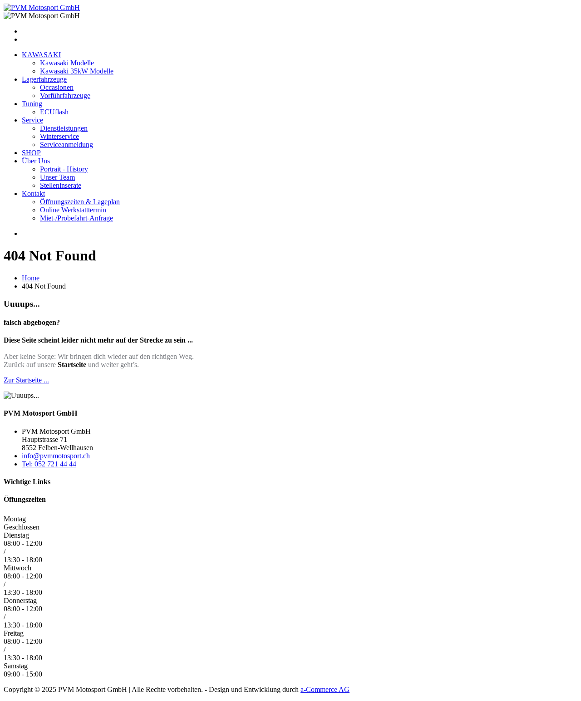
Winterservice (59, 136)
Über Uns (36, 161)
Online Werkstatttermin (73, 210)
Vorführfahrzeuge (65, 95)
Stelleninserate (60, 185)
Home (30, 278)
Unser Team (57, 177)
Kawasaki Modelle (67, 63)
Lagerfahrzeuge (44, 79)
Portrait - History (64, 169)
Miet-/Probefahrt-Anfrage (76, 218)
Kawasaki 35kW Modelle (76, 71)
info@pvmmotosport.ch (56, 456)
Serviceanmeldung (66, 144)
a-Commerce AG (325, 689)
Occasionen (57, 87)
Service (32, 120)
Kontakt (33, 193)
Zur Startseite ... (26, 380)
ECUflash (54, 112)
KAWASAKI (41, 55)
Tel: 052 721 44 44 (49, 464)
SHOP (31, 153)
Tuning (32, 104)
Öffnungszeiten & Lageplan (80, 202)
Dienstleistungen (64, 128)
